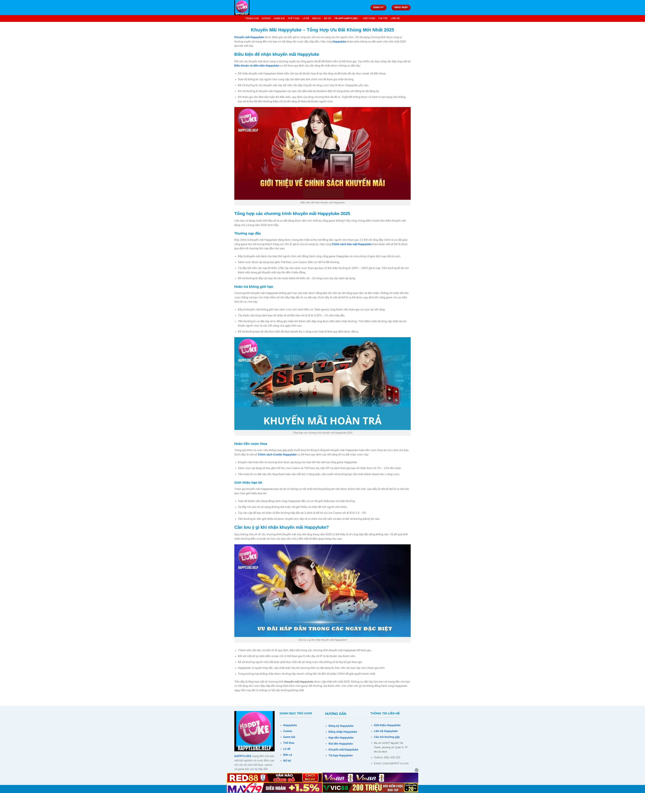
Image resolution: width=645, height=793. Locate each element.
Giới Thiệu (369, 18)
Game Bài (279, 18)
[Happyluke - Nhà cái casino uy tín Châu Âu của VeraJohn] (251, 7)
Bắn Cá (316, 18)
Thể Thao (293, 18)
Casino (266, 18)
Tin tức (383, 18)
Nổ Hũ (327, 18)
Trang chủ (252, 18)
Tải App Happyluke (346, 18)
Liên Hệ (395, 18)
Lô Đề (306, 18)
